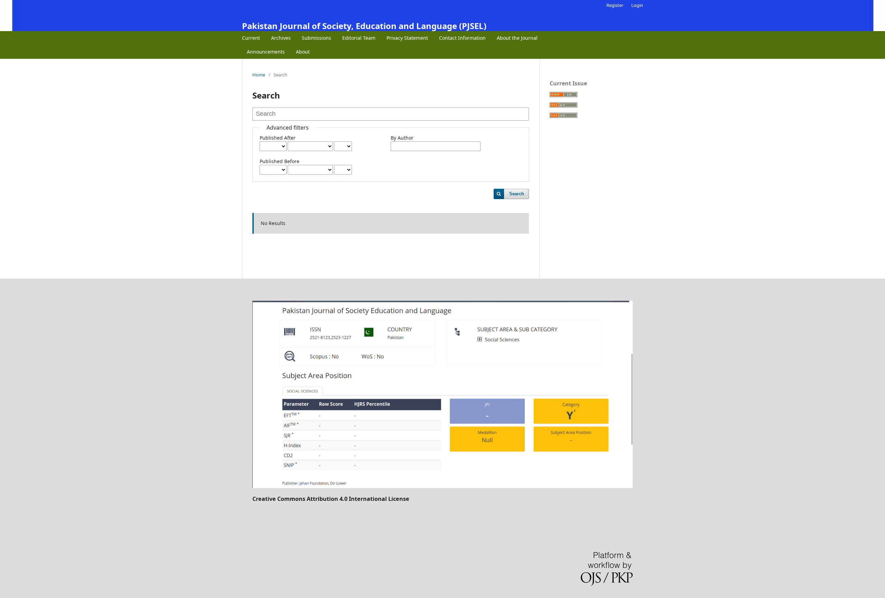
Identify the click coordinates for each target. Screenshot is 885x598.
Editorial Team (358, 38)
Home (258, 75)
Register (614, 5)
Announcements (266, 51)
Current (251, 38)
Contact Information (462, 38)
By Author (402, 137)
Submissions (316, 38)
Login (637, 5)
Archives (281, 38)
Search (516, 193)
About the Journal (517, 38)
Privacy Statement (407, 38)
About (303, 51)
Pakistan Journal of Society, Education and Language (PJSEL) (364, 25)
